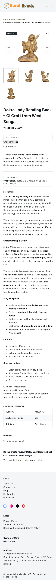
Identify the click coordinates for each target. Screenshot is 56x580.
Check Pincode (10, 141)
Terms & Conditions (13, 524)
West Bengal (9, 184)
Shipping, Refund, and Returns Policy (21, 528)
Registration (9, 494)
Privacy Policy (10, 521)
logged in (21, 460)
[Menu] (51, 6)
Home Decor (40, 181)
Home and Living (25, 181)
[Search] (47, 6)
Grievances (8, 497)
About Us (8, 483)
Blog (5, 490)
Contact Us (9, 487)
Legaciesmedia (10, 577)
